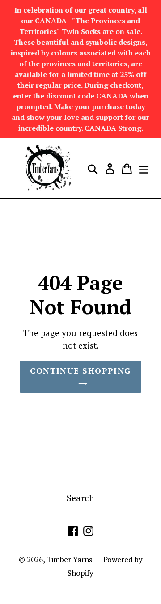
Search (80, 498)
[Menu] (143, 168)
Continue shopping (80, 370)
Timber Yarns (69, 559)
